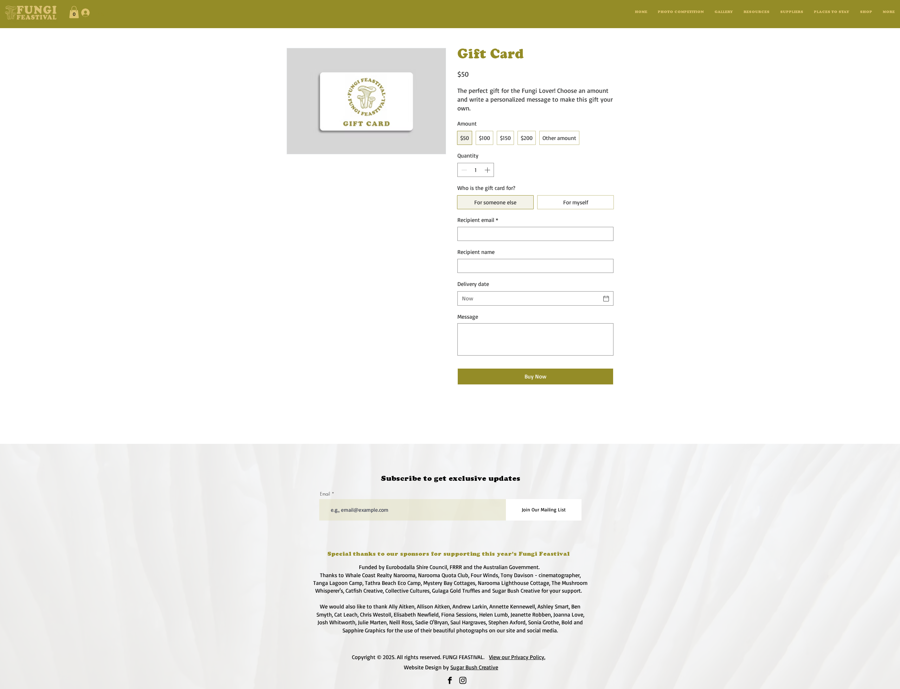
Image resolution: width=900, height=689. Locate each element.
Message (467, 316)
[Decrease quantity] (463, 170)
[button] (723, 12)
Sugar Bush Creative (474, 667)
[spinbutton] (475, 170)
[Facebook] (450, 680)
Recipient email (477, 219)
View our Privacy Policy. (517, 657)
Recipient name (476, 251)
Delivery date (473, 283)
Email (325, 494)
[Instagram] (463, 680)
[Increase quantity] (488, 170)
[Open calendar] (606, 298)
